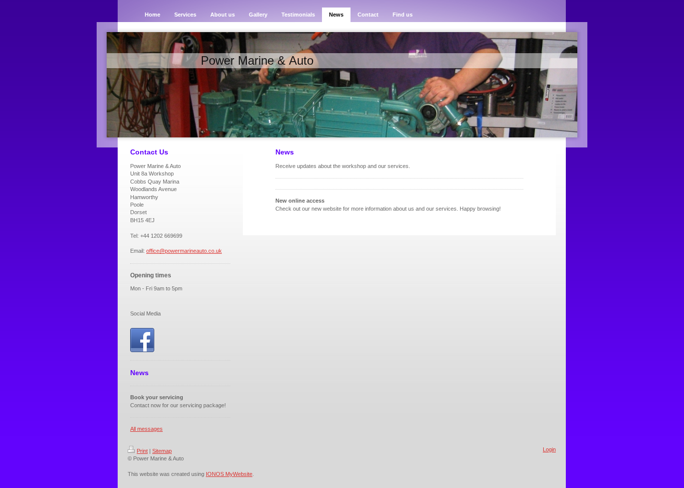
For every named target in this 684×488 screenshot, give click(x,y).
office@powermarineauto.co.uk (184, 251)
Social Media (145, 313)
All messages (146, 429)
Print (142, 451)
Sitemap (162, 451)
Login (549, 449)
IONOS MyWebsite (229, 474)
